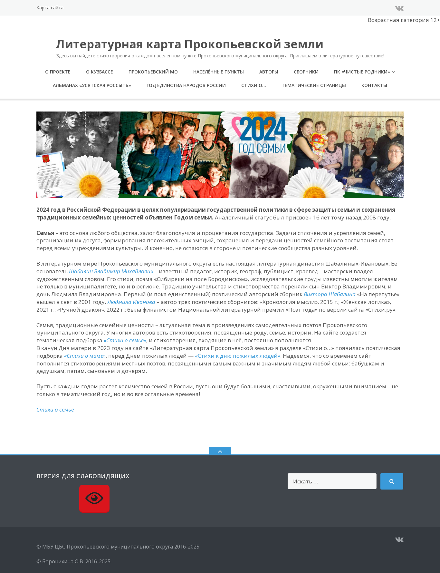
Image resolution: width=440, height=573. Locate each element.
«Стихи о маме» (85, 355)
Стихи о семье (55, 409)
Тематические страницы (314, 85)
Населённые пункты (218, 72)
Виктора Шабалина (330, 294)
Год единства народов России (186, 85)
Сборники (306, 72)
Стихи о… (253, 85)
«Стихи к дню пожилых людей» (237, 355)
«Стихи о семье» (125, 340)
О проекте (58, 72)
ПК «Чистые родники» (362, 72)
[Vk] (399, 8)
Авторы (268, 72)
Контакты (374, 85)
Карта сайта (49, 8)
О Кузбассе (99, 72)
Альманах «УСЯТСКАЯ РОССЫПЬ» (92, 85)
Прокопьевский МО (153, 72)
